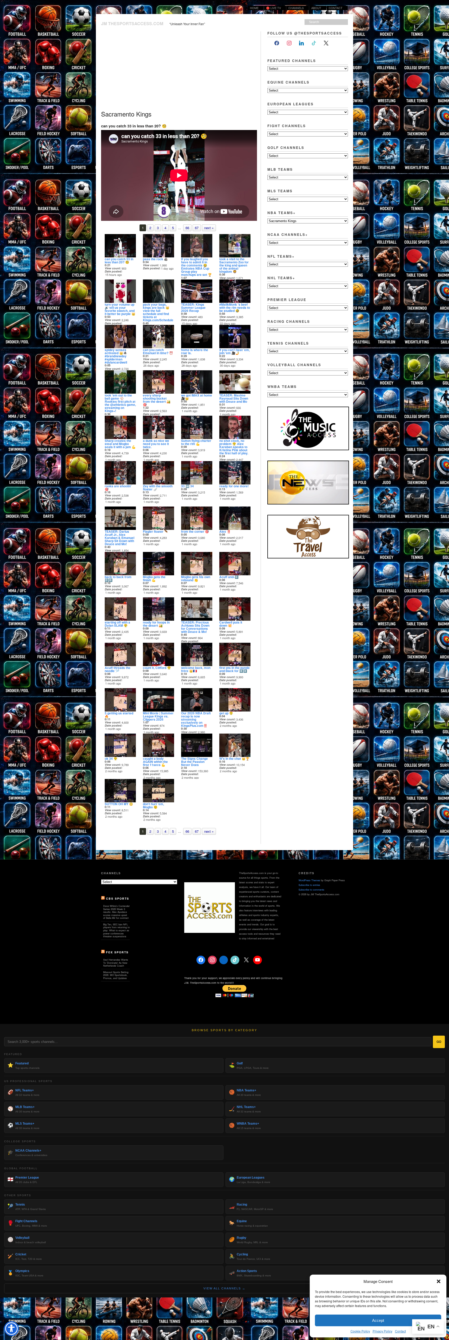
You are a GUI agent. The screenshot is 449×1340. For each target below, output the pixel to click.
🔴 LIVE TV (273, 8)
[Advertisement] (177, 70)
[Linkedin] (223, 960)
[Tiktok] (314, 43)
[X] (326, 43)
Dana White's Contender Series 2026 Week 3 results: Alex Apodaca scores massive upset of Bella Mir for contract (116, 912)
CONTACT (335, 8)
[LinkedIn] (301, 43)
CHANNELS (296, 8)
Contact (400, 1331)
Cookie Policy (360, 1331)
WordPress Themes (309, 880)
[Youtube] (257, 960)
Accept (378, 1320)
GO (439, 1042)
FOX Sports (117, 952)
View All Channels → (224, 1288)
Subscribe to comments (311, 889)
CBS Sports (117, 898)
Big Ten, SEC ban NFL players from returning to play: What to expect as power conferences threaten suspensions (116, 930)
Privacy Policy (382, 1331)
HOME (254, 8)
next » (209, 227)
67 (197, 227)
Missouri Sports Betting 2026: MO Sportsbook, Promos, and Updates (115, 975)
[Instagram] (289, 43)
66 (187, 227)
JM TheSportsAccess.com (132, 23)
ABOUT (315, 8)
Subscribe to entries (309, 885)
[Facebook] (276, 43)
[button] (438, 1281)
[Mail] (338, 43)
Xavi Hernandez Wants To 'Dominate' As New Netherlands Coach (115, 962)
